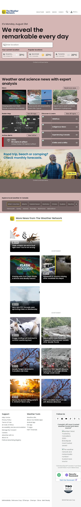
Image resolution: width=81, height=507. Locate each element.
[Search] (67, 12)
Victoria (25, 209)
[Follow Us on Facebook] (58, 418)
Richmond (41, 209)
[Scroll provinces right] (76, 204)
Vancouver (11, 209)
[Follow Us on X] (79, 418)
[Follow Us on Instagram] (62, 418)
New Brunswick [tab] (73, 204)
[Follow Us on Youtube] (66, 418)
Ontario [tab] (54, 204)
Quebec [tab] (62, 204)
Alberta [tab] (24, 204)
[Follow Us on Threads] (75, 418)
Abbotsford (51, 209)
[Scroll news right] (77, 100)
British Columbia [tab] (13, 204)
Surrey (19, 209)
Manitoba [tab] (45, 204)
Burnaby (33, 209)
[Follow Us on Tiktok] (70, 418)
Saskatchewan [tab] (35, 204)
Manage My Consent (9, 430)
